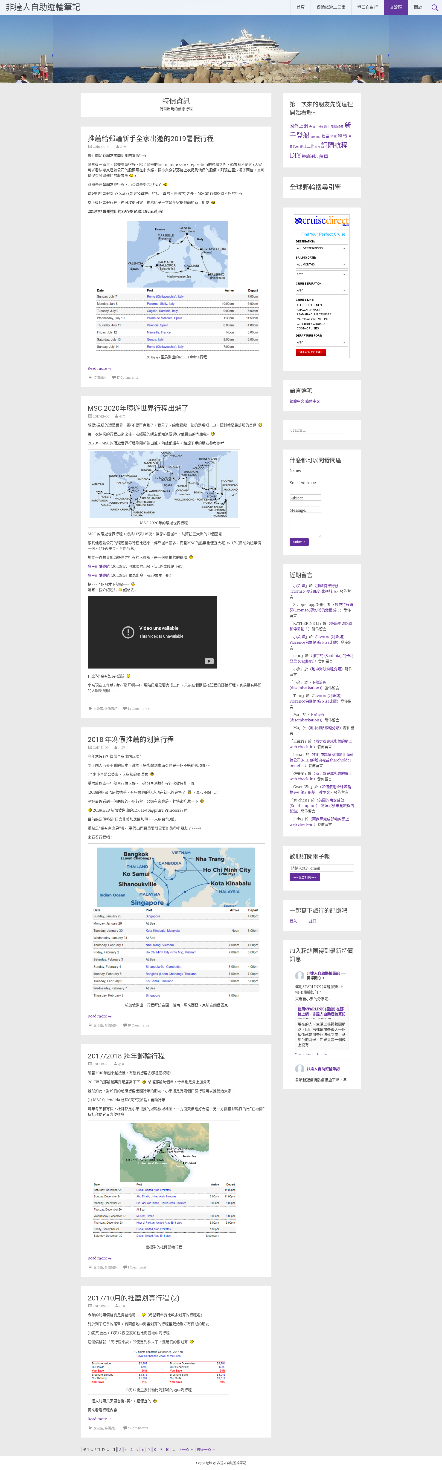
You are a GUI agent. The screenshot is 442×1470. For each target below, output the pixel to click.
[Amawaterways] (322, 310)
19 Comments (139, 1025)
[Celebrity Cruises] (322, 324)
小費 (319, 126)
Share (326, 1054)
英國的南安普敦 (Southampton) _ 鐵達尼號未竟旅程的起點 (322, 805)
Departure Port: (309, 335)
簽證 (342, 136)
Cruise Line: (305, 299)
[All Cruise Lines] (322, 305)
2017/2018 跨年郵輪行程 (126, 1056)
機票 (325, 136)
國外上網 (299, 126)
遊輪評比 (310, 156)
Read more (100, 368)
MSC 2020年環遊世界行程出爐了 (138, 408)
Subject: (296, 498)
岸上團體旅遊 (333, 127)
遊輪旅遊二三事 (331, 7)
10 (167, 1449)
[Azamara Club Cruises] (322, 314)
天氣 (312, 127)
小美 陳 (299, 585)
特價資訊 (99, 377)
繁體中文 (297, 401)
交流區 (396, 7)
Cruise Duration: (309, 283)
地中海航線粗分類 (326, 669)
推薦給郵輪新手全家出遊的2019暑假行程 (151, 139)
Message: (298, 510)
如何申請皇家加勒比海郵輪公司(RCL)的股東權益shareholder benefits (322, 760)
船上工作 (307, 146)
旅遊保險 (316, 136)
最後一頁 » (206, 1449)
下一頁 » (185, 1449)
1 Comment (137, 1267)
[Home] (322, 226)
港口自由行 (367, 7)
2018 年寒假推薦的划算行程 (131, 739)
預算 (323, 156)
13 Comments (139, 709)
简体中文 (312, 401)
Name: (295, 470)
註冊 (312, 921)
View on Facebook (307, 1054)
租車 (333, 137)
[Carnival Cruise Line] (322, 319)
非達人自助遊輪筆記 (43, 7)
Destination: (305, 241)
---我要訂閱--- (304, 877)
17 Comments (127, 377)
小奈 (123, 147)
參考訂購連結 (99, 566)
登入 (293, 921)
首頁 (301, 7)
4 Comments (138, 1428)
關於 (418, 7)
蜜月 (317, 146)
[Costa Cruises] (322, 328)
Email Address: (303, 482)
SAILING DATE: (306, 257)
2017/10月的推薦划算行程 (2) (134, 1298)
